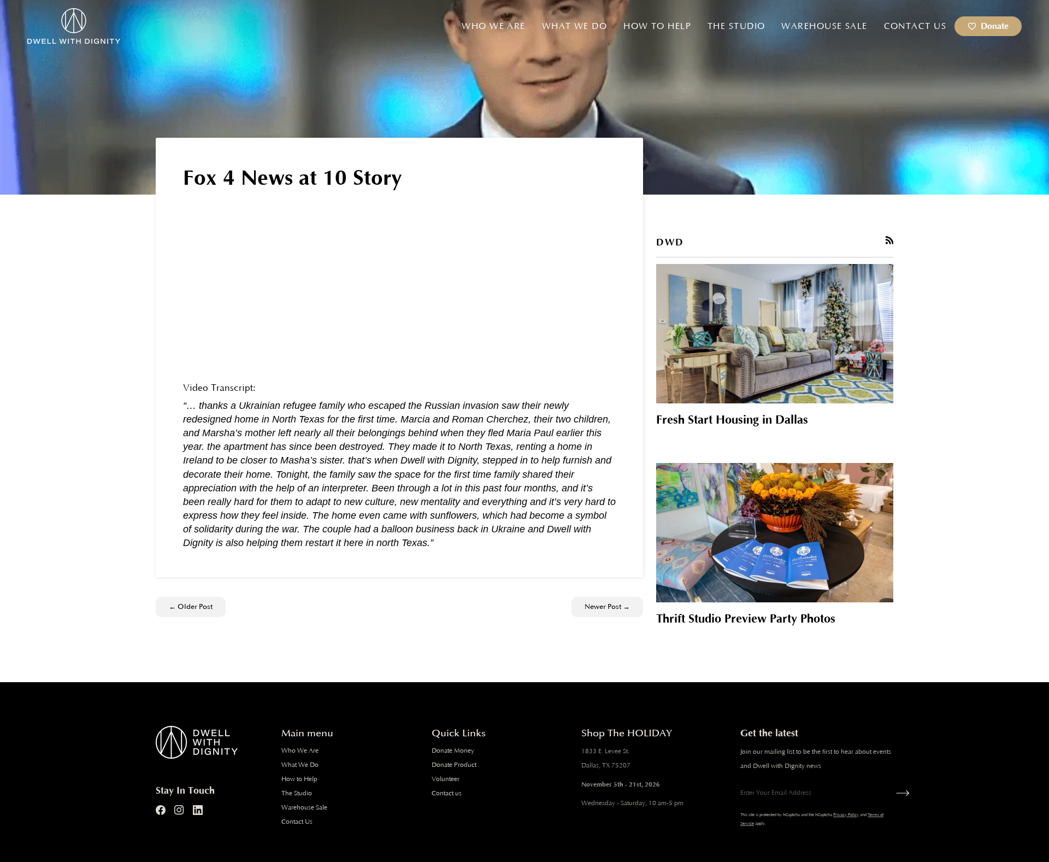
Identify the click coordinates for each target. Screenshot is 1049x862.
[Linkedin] (198, 810)
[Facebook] (161, 810)
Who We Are (300, 750)
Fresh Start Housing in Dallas (732, 420)
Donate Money (453, 750)
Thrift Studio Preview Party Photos (745, 619)
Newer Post (607, 606)
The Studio (296, 793)
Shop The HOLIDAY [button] (626, 733)
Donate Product (454, 765)
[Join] (900, 793)
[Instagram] (179, 810)
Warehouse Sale (304, 807)
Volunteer (445, 779)
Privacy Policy (846, 814)
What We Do (300, 765)
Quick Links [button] (459, 733)
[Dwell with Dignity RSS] (890, 240)
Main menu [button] (307, 733)
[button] (493, 26)
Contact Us (297, 821)
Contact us (447, 793)
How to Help (299, 779)
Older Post (191, 606)
